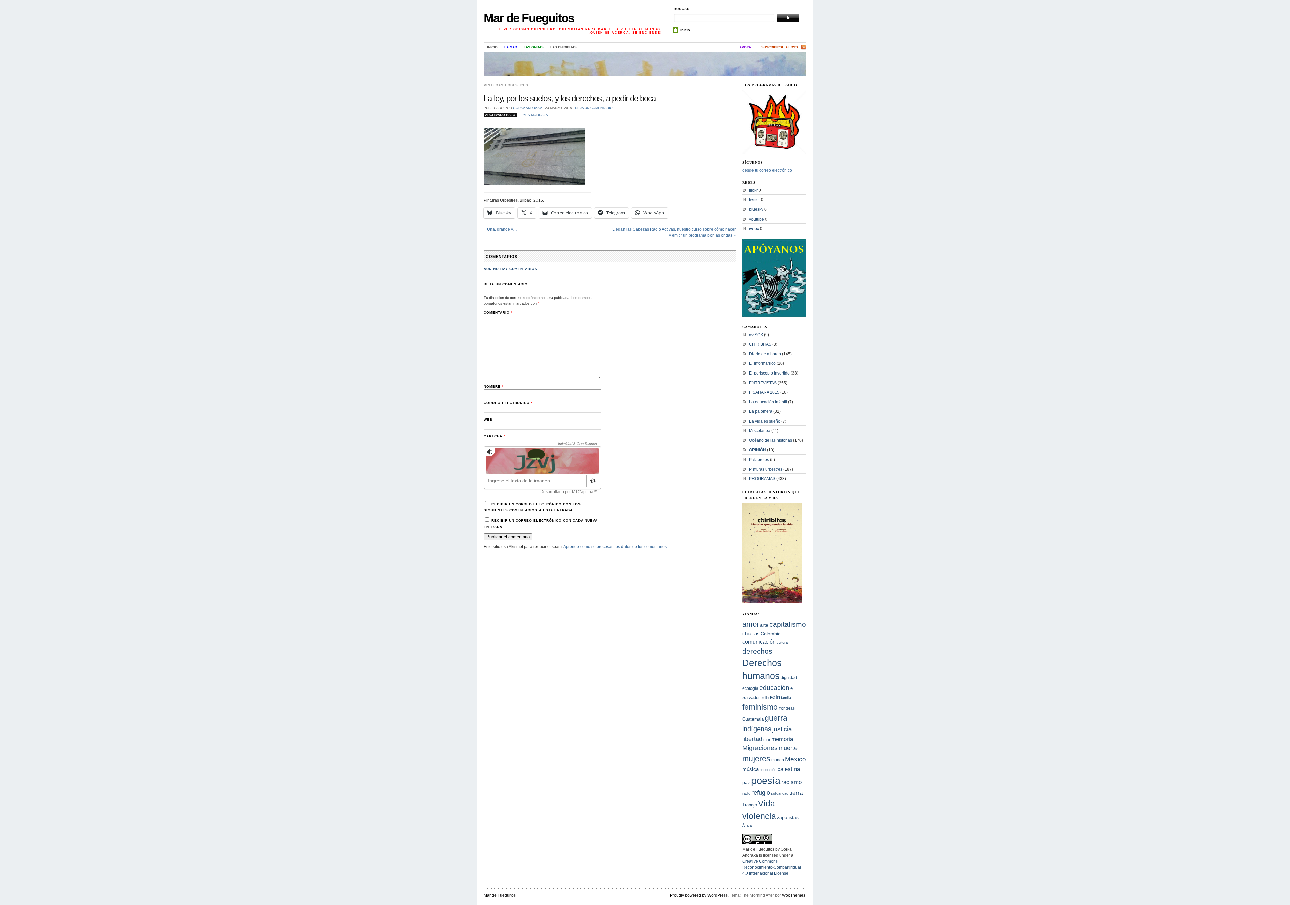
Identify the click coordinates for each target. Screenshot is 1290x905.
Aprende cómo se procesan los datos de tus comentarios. (615, 546)
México (795, 759)
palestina (788, 769)
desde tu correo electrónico (767, 170)
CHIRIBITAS (760, 344)
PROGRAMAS (762, 478)
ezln (775, 697)
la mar (510, 47)
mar (766, 739)
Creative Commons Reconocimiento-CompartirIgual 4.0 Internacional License (771, 867)
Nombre (494, 386)
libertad (752, 738)
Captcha (494, 436)
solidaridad (779, 793)
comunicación (759, 642)
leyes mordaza (533, 115)
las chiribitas (563, 47)
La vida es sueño (764, 421)
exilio (765, 698)
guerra (776, 718)
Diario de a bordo (765, 354)
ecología (750, 688)
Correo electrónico (508, 403)
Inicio (685, 30)
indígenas (756, 729)
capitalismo (787, 624)
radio (746, 793)
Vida (766, 803)
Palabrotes (759, 459)
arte (764, 625)
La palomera (760, 411)
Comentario (498, 312)
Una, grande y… (500, 229)
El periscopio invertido (769, 373)
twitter (754, 199)
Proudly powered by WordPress (699, 895)
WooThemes (793, 895)
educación (774, 687)
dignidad (789, 677)
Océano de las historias (770, 440)
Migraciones (760, 747)
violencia (759, 816)
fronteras (787, 708)
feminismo (760, 707)
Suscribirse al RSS (779, 47)
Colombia (771, 633)
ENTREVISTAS (763, 383)
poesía (765, 780)
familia (786, 698)
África (747, 825)
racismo (791, 782)
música (750, 769)
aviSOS (756, 334)
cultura (782, 642)
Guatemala (753, 719)
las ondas (534, 47)
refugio (760, 792)
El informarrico (762, 363)
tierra (796, 792)
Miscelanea (759, 430)
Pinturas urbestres (506, 85)
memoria (782, 739)
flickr (753, 190)
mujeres (756, 758)
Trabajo (749, 805)
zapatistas (788, 817)
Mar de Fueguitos (529, 18)
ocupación (768, 770)
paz (746, 782)
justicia (782, 729)
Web (488, 419)
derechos (757, 651)
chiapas (751, 633)
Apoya (745, 47)
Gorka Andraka (527, 108)
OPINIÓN (757, 450)
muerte (788, 748)
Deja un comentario (594, 108)
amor (750, 624)
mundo (777, 760)
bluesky (756, 209)
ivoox (754, 228)
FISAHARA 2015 (764, 392)
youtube (756, 219)
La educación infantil (768, 402)
